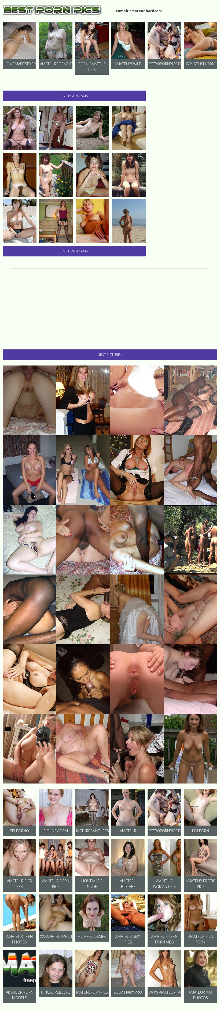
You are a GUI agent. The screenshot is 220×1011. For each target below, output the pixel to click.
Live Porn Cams (74, 95)
